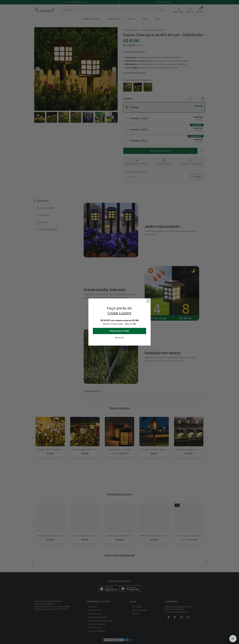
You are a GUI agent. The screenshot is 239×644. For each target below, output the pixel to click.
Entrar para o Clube (119, 331)
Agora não (119, 337)
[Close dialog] (148, 301)
